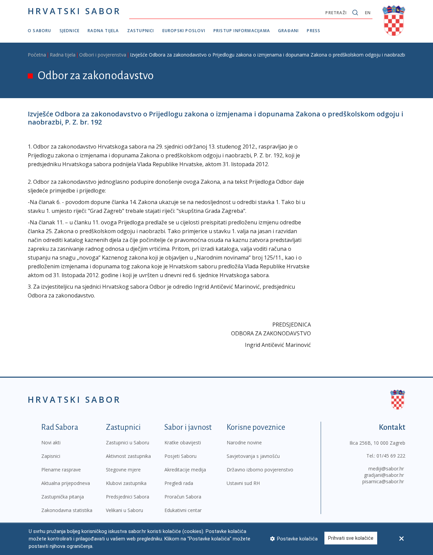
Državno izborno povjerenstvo (260, 469)
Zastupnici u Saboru (127, 442)
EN (368, 13)
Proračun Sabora (182, 496)
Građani (288, 31)
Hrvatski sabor (74, 11)
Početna (37, 54)
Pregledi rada (178, 483)
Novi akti (51, 442)
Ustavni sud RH (243, 483)
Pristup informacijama (241, 31)
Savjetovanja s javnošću (253, 456)
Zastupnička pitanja (62, 496)
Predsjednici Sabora (127, 496)
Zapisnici (50, 456)
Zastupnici (140, 31)
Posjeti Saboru (180, 456)
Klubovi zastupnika (126, 483)
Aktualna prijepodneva (65, 483)
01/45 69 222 (391, 455)
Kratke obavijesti (182, 442)
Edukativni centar (183, 510)
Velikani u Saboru (124, 510)
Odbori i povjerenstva (102, 54)
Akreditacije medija (185, 469)
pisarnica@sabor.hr (383, 481)
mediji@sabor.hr (386, 468)
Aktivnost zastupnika (128, 456)
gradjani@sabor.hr (384, 475)
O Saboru (39, 31)
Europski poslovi (183, 31)
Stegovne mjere (123, 469)
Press (313, 31)
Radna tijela (103, 31)
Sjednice (70, 31)
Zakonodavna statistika (66, 510)
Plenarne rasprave (61, 469)
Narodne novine (244, 442)
